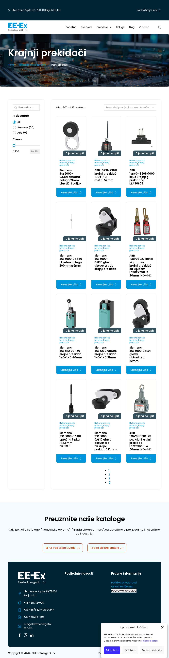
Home (11, 64)
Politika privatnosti (124, 582)
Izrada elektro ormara (105, 548)
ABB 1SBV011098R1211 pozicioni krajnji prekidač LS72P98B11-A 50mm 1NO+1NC (140, 441)
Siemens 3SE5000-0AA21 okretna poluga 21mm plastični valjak (70, 176)
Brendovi (102, 27)
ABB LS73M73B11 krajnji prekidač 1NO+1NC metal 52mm (105, 175)
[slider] (14, 145)
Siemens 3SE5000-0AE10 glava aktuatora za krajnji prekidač (105, 262)
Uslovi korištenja (122, 586)
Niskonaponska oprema (32, 64)
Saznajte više (69, 192)
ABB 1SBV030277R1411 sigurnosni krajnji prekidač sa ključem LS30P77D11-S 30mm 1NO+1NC (141, 265)
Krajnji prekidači (66, 163)
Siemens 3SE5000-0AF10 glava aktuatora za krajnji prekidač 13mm (105, 441)
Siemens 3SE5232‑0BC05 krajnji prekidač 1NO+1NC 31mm (105, 352)
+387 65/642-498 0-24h (39, 610)
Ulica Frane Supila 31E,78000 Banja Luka (40, 593)
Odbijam (130, 650)
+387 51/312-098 (34, 602)
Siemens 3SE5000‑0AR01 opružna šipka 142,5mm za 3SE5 (70, 439)
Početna (71, 27)
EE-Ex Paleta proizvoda (61, 548)
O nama (144, 27)
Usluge (120, 27)
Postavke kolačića (123, 591)
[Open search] (159, 27)
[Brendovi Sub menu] (110, 27)
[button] (162, 627)
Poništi (34, 151)
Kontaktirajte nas (147, 10)
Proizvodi (86, 27)
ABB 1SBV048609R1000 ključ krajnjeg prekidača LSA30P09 (142, 176)
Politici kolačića (149, 640)
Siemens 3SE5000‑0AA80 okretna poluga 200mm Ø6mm (70, 260)
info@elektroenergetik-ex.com (38, 626)
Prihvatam (112, 650)
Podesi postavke (152, 650)
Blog (132, 27)
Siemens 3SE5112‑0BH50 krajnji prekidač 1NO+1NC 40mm (70, 352)
